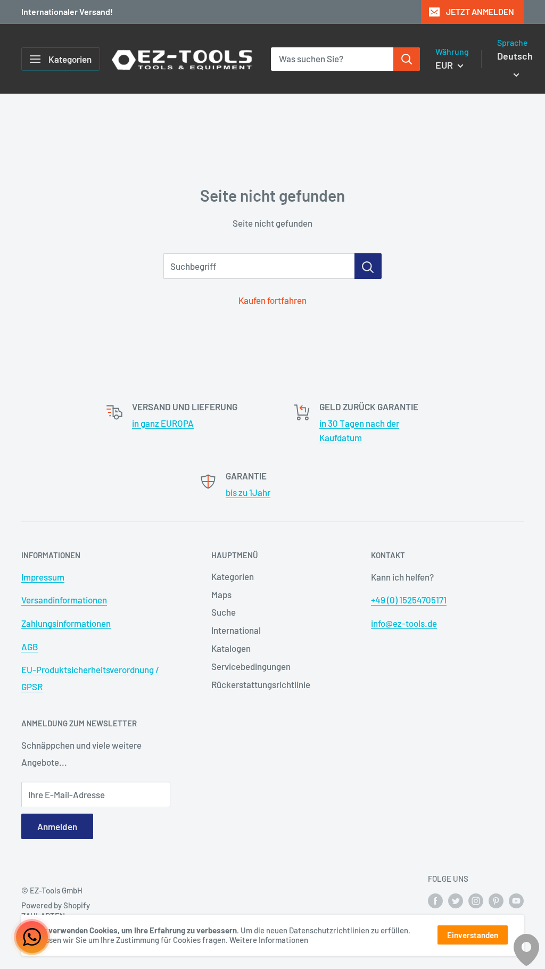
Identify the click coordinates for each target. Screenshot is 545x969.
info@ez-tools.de (404, 623)
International (236, 630)
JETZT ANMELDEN (480, 11)
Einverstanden (472, 935)
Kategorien (232, 576)
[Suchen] (406, 59)
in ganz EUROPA (163, 423)
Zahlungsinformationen (66, 623)
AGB (29, 646)
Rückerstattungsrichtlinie (260, 684)
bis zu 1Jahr (248, 492)
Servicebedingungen (251, 666)
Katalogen (231, 648)
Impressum (42, 577)
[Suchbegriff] (368, 266)
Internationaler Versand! (67, 11)
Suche (223, 612)
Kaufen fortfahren (272, 300)
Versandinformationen (64, 599)
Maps (221, 594)
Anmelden (57, 826)
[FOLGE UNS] (435, 900)
